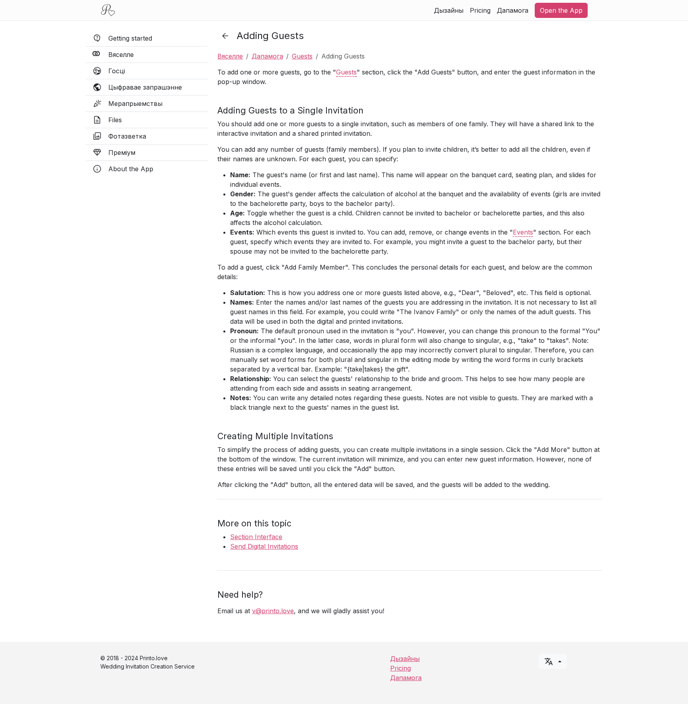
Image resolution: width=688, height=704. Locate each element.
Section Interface (256, 537)
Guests (302, 56)
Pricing (480, 10)
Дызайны (448, 10)
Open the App (561, 10)
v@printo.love (273, 611)
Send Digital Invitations (264, 546)
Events (523, 232)
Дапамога (512, 10)
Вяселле (230, 56)
